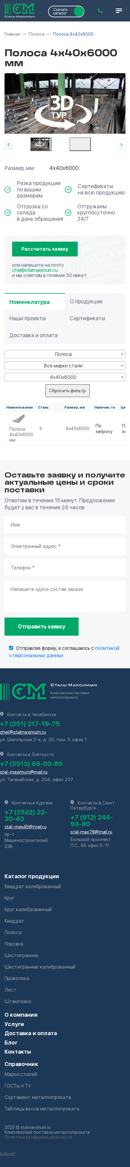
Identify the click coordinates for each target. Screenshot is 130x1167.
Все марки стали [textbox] (63, 366)
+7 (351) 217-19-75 (30, 723)
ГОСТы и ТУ (18, 1086)
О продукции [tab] (86, 301)
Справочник (21, 1064)
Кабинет (7, 1153)
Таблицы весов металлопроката (42, 1109)
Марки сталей (21, 1074)
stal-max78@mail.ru (91, 832)
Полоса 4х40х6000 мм (21, 434)
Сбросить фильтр (67, 390)
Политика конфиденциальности (38, 1137)
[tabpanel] (65, 103)
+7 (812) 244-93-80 (91, 820)
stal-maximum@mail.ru (23, 772)
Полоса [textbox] (63, 354)
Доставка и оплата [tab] (33, 335)
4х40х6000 (77, 428)
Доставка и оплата (31, 1033)
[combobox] (65, 354)
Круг (10, 898)
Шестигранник (22, 955)
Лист (10, 990)
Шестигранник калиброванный (40, 967)
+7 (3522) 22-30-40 (26, 815)
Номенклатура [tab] (29, 302)
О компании (21, 1015)
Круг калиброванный (28, 909)
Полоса (13, 932)
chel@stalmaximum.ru (34, 270)
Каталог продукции (32, 876)
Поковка (14, 944)
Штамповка (18, 1001)
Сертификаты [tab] (87, 318)
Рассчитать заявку (44, 249)
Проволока (17, 978)
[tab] (40, 144)
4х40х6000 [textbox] (63, 377)
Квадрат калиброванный (33, 886)
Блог (11, 1042)
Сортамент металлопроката (38, 1097)
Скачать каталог (60, 11)
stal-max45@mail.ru (26, 827)
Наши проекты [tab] (27, 318)
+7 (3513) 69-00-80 (31, 763)
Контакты (18, 1051)
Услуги (14, 1024)
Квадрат (14, 921)
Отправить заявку (41, 626)
